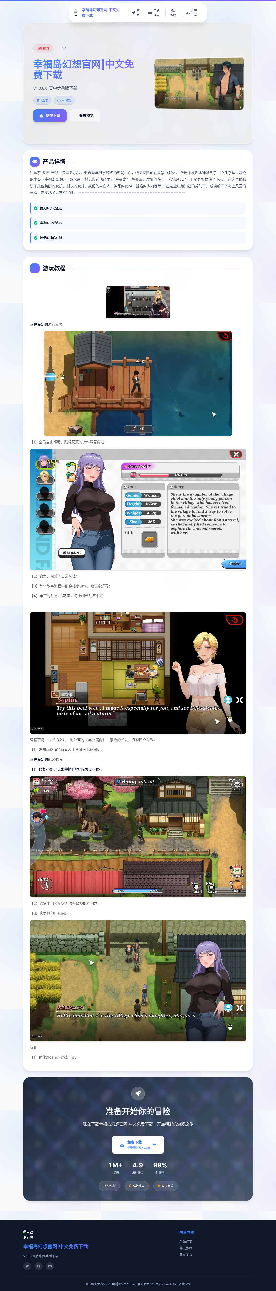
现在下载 (185, 1255)
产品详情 (185, 1241)
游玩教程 (185, 1248)
